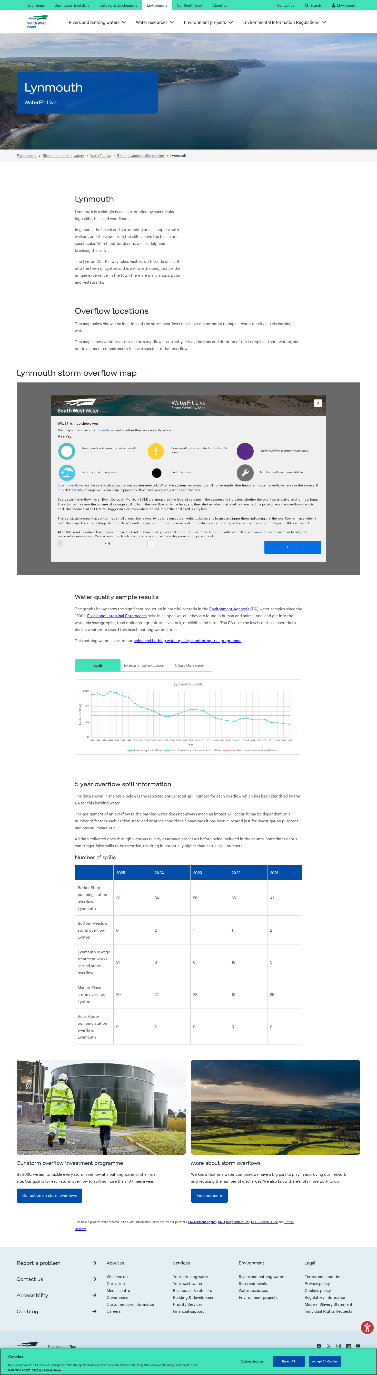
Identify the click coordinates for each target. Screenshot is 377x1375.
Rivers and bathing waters (63, 155)
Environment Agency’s (229, 608)
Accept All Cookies (325, 1361)
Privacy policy (317, 1283)
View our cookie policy (46, 1370)
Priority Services (187, 1304)
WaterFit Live (100, 155)
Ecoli (97, 665)
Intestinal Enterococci (143, 665)
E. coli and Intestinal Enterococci (117, 615)
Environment (27, 155)
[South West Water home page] (39, 21)
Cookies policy (318, 1290)
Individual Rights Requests (328, 1311)
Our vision (116, 1283)
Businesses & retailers (192, 1290)
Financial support (188, 1311)
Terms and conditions (324, 1276)
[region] (188, 1361)
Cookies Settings (252, 1361)
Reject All (288, 1361)
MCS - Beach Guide (264, 1221)
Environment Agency (202, 1221)
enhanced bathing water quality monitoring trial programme (187, 640)
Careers (114, 1311)
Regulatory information (325, 1297)
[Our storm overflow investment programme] (101, 1107)
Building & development (194, 1297)
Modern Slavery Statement (328, 1304)
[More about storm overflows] (275, 1107)
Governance (117, 1297)
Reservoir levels (253, 1283)
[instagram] (338, 1346)
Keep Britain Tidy (238, 1221)
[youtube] (358, 1346)
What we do (117, 1276)
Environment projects (258, 1297)
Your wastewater (188, 1283)
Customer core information (131, 1304)
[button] (367, 1327)
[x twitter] (328, 1346)
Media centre (118, 1290)
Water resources (253, 1290)
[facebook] (319, 1346)
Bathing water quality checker (140, 155)
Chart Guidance (189, 665)
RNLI (221, 1221)
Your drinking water (190, 1276)
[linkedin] (348, 1346)
